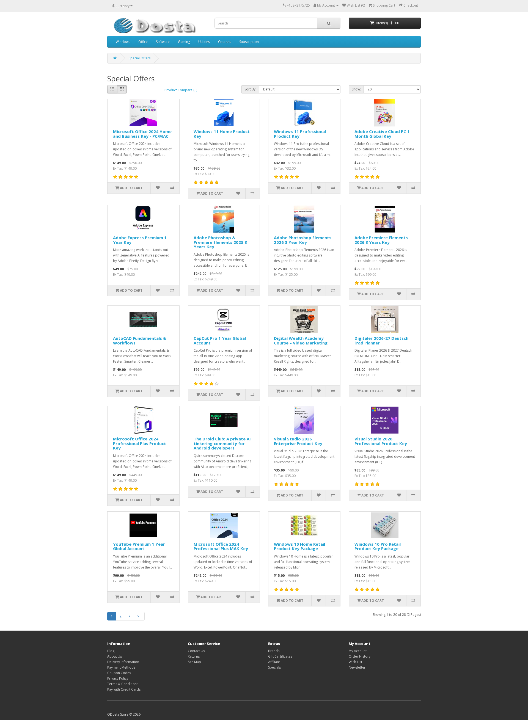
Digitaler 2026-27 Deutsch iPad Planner (381, 340)
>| (139, 616)
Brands (273, 651)
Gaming (184, 41)
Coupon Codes (119, 673)
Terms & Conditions (122, 684)
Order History (359, 656)
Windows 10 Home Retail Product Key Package (299, 546)
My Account (358, 651)
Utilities (204, 41)
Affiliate (274, 662)
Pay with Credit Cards (124, 689)
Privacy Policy (117, 678)
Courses (224, 41)
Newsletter (357, 667)
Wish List (355, 662)
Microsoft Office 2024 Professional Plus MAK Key (221, 546)
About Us (114, 656)
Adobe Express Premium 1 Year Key (140, 240)
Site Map (194, 662)
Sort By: (250, 89)
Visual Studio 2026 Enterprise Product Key (298, 441)
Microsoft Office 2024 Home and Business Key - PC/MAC (142, 134)
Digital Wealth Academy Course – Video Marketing (301, 340)
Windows (123, 41)
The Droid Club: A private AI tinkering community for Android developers (222, 443)
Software (163, 41)
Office (143, 41)
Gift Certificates (280, 656)
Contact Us (196, 651)
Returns (194, 656)
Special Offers (139, 58)
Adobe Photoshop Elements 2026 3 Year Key (302, 240)
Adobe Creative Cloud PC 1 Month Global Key (382, 134)
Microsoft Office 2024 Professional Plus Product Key (139, 443)
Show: (356, 89)
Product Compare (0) (180, 90)
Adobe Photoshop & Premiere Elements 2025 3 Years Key (220, 242)
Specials (274, 667)
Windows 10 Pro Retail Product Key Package (377, 546)
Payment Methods (121, 667)
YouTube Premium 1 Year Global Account (139, 546)
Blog (110, 651)
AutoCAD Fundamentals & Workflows (139, 340)
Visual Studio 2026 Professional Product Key (380, 441)
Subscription (249, 41)
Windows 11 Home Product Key (222, 134)
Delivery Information (123, 662)
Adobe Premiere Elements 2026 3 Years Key (381, 240)
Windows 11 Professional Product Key (300, 134)
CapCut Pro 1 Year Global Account (220, 340)
